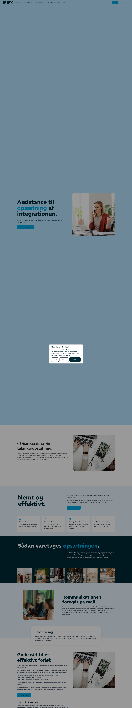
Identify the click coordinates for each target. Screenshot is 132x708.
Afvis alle (64, 359)
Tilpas (55, 359)
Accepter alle (75, 359)
